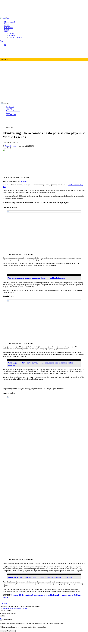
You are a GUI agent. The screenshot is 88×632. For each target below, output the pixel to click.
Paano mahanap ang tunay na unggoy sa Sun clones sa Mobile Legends (36, 278)
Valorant (7, 26)
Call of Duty (8, 28)
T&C (6, 16)
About (2, 16)
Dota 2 (6, 24)
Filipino (11, 47)
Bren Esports (10, 107)
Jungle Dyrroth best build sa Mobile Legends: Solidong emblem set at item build (40, 577)
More (6, 32)
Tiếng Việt (12, 52)
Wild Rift (12, 35)
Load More (4, 603)
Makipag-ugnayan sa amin (18, 16)
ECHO (8, 113)
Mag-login (4, 59)
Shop (2, 41)
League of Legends (15, 37)
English (11, 49)
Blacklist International (13, 111)
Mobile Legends (9, 22)
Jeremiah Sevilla (10, 146)
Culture (6, 30)
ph (5, 45)
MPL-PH (9, 109)
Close (2, 615)
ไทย (10, 55)
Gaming (11, 33)
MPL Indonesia (11, 115)
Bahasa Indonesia (14, 50)
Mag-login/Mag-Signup (8, 631)
